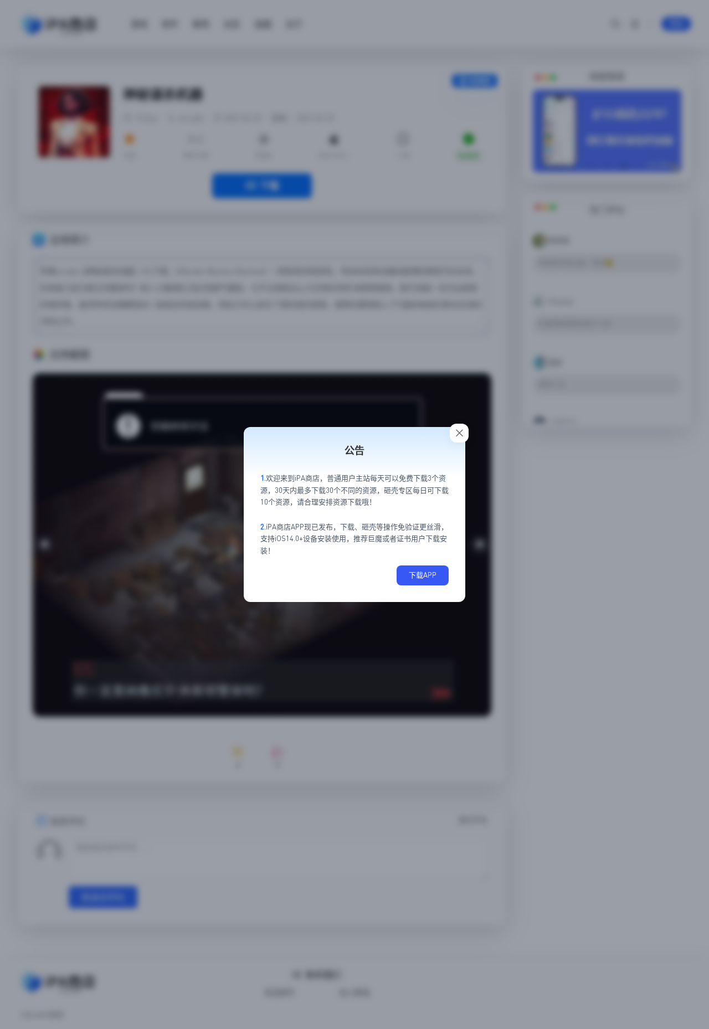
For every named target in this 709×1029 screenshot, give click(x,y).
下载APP (422, 574)
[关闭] (459, 433)
